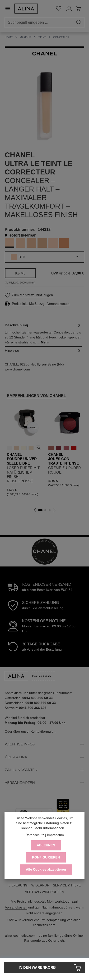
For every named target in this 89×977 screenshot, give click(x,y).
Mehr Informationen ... (51, 828)
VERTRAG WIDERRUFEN (44, 892)
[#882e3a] (58, 448)
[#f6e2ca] (31, 448)
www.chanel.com (17, 369)
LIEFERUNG (18, 885)
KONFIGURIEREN (46, 857)
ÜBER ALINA (16, 757)
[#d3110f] (74, 448)
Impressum (55, 835)
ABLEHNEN (46, 845)
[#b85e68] (66, 448)
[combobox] (39, 22)
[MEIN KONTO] (69, 8)
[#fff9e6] (23, 448)
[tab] (43, 334)
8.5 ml (20, 273)
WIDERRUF (40, 885)
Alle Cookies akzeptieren (46, 869)
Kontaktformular (43, 731)
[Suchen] (79, 22)
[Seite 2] (45, 510)
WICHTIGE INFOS (20, 744)
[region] (44, 106)
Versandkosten (16, 907)
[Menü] (9, 8)
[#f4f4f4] (9, 448)
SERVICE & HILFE (67, 885)
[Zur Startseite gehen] (26, 9)
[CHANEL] (44, 53)
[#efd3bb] (16, 448)
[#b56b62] (51, 448)
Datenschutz (34, 835)
